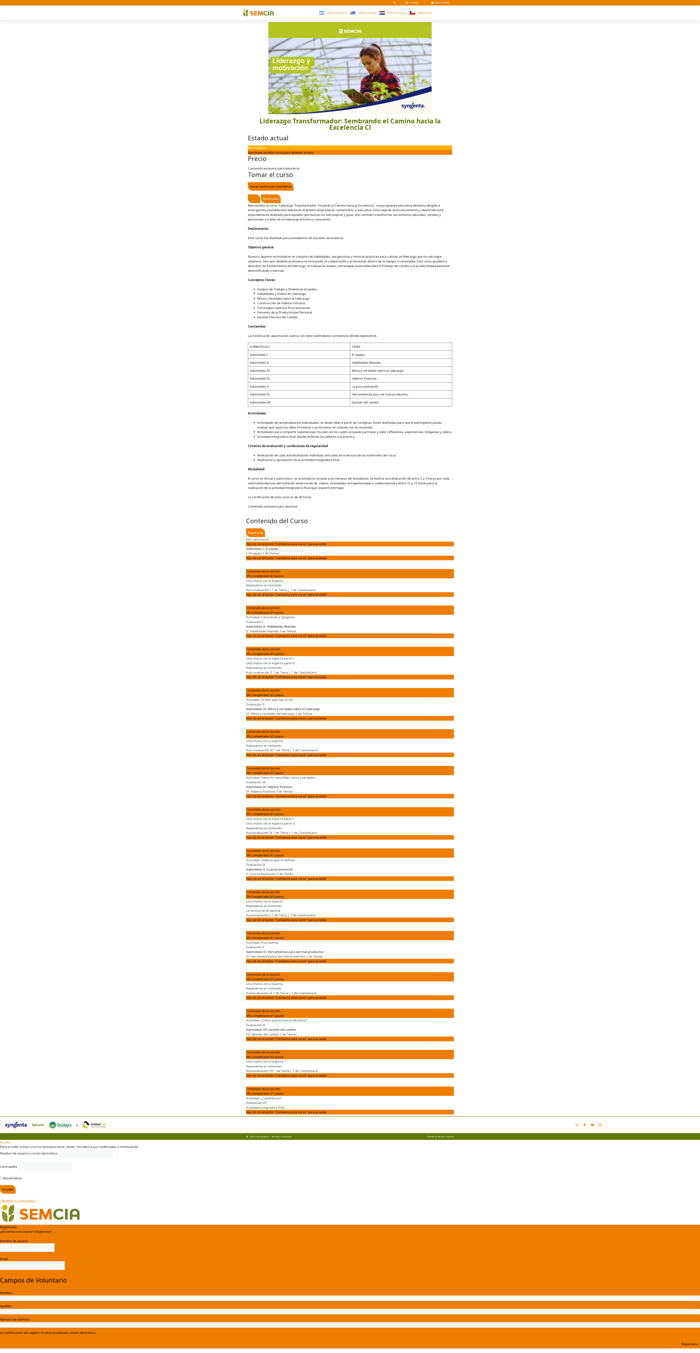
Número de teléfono (15, 1319)
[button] (394, 2)
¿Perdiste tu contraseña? (18, 1201)
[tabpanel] (350, 351)
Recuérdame (12, 1178)
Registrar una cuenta (15, 1236)
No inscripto (256, 148)
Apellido (5, 1306)
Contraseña (8, 1166)
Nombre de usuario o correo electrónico (28, 1153)
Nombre (6, 1293)
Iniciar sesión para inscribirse (270, 186)
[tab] (254, 198)
